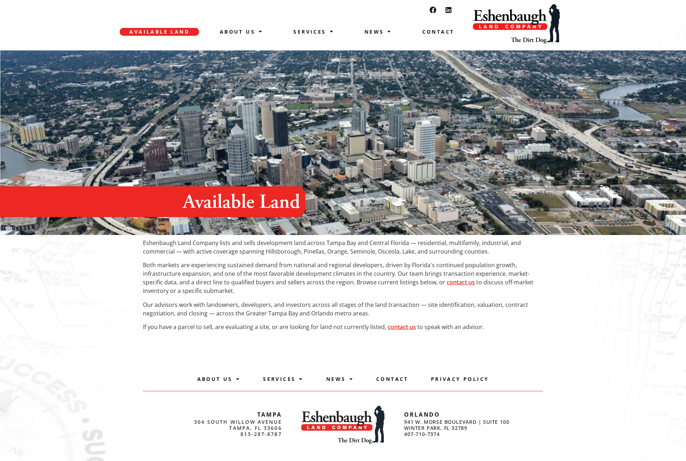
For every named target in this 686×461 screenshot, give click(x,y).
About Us (237, 31)
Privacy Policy (460, 379)
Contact (438, 31)
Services (309, 31)
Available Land (159, 31)
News (374, 31)
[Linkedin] (448, 10)
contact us (461, 282)
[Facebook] (433, 10)
